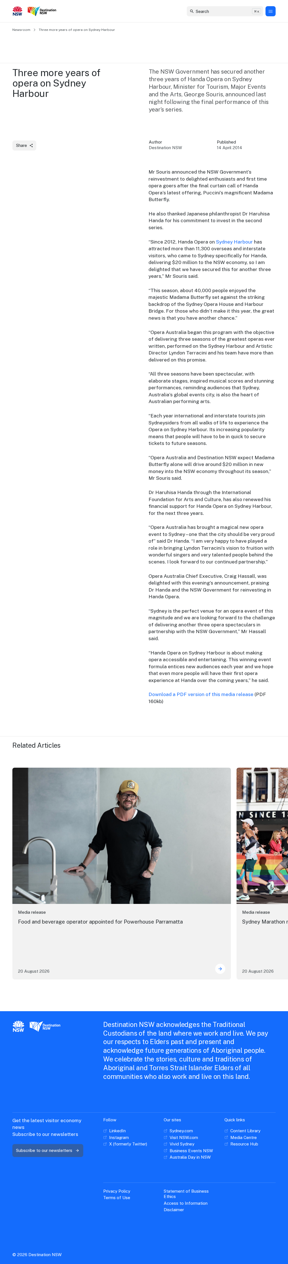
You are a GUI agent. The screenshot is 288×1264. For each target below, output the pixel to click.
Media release (32, 912)
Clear (254, 11)
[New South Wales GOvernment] (17, 11)
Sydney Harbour (234, 242)
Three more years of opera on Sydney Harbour (77, 29)
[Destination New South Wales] (43, 11)
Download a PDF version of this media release (200, 694)
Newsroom (21, 29)
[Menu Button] (270, 11)
